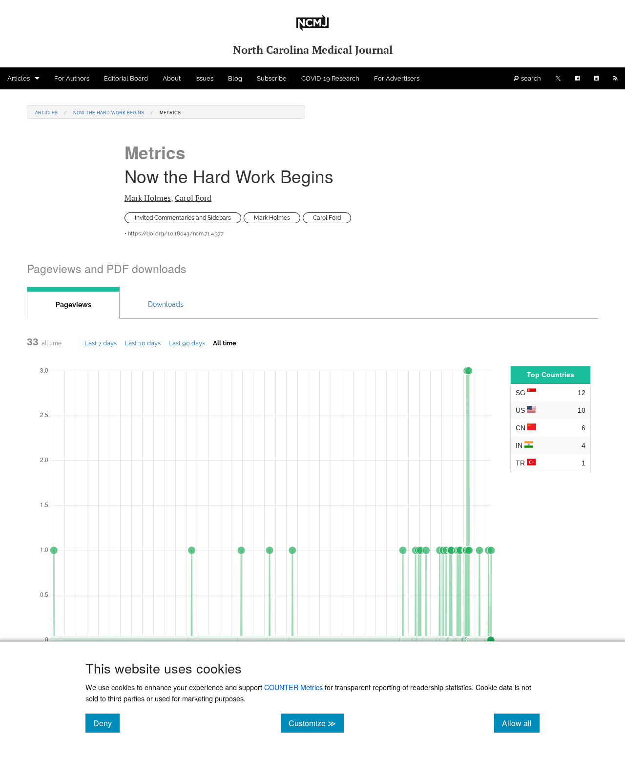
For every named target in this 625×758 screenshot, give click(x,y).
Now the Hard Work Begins (108, 112)
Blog (235, 78)
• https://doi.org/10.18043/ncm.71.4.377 (174, 234)
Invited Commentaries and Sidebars (183, 217)
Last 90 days (186, 343)
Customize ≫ (316, 723)
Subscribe (272, 78)
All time (224, 343)
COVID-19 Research (330, 78)
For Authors (71, 78)
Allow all (521, 723)
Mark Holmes (148, 197)
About (172, 78)
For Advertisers (396, 78)
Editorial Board (126, 78)
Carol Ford (193, 197)
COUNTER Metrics (293, 687)
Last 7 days (100, 343)
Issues (204, 78)
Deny (106, 723)
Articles (18, 78)
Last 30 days (143, 343)
